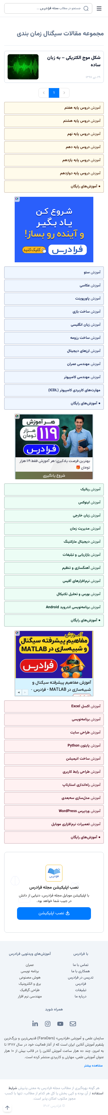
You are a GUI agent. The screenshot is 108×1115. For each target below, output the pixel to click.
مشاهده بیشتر (93, 1066)
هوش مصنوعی (30, 978)
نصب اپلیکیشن (51, 913)
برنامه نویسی (30, 971)
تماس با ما (80, 965)
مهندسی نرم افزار (30, 996)
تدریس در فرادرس (80, 978)
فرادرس (80, 984)
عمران (30, 965)
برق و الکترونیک (30, 984)
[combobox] (45, 8)
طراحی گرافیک (30, 990)
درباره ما (81, 996)
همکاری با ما (80, 971)
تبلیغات (80, 990)
